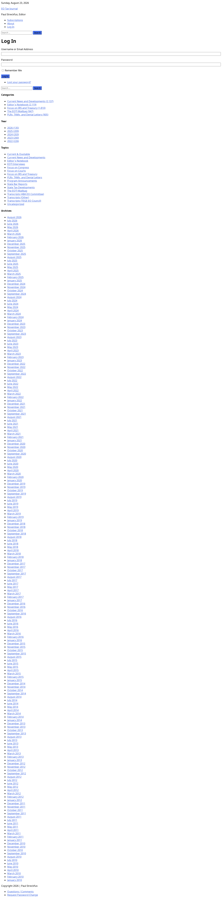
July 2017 (12, 580)
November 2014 (16, 687)
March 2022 (14, 393)
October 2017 (15, 570)
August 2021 (14, 417)
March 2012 (14, 793)
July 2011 (12, 820)
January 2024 (14, 320)
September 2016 (16, 613)
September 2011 (16, 813)
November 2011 (16, 806)
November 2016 (16, 607)
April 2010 (13, 870)
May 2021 (12, 427)
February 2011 (15, 836)
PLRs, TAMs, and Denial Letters (24, 177)
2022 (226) (13, 141)
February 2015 (15, 677)
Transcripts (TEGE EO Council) (24, 200)
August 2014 (14, 697)
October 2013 (15, 730)
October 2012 (15, 770)
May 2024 (12, 307)
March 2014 (14, 713)
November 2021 (16, 407)
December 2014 (16, 683)
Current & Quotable (18, 154)
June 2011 (12, 823)
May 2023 (12, 347)
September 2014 (16, 693)
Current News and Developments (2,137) (30, 101)
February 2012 (15, 796)
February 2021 (15, 437)
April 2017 (13, 590)
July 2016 (12, 620)
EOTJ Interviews (16, 164)
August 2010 (14, 856)
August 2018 (14, 537)
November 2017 (16, 567)
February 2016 (15, 637)
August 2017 (14, 577)
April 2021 (13, 430)
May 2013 (12, 747)
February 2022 (15, 397)
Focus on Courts (16, 170)
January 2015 (14, 680)
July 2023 (12, 340)
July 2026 (12, 220)
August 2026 (14, 217)
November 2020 (16, 447)
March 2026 (14, 234)
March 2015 (14, 673)
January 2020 (14, 480)
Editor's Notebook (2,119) (21, 104)
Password (7, 59)
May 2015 (12, 667)
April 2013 (13, 750)
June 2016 (12, 623)
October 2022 (15, 370)
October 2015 (15, 650)
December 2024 (16, 284)
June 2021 (12, 423)
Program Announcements (22, 180)
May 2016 (12, 627)
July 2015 (12, 660)
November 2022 (16, 367)
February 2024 (15, 317)
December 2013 (16, 723)
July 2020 (12, 460)
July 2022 (12, 380)
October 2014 (15, 690)
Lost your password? (19, 82)
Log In (10, 26)
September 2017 (16, 573)
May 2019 (12, 507)
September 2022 (16, 373)
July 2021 (12, 420)
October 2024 (15, 290)
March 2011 (14, 833)
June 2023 (12, 343)
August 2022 (14, 377)
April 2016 (13, 630)
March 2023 (14, 353)
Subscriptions (15, 20)
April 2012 (13, 790)
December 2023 (16, 324)
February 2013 (15, 757)
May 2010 (12, 866)
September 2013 (16, 733)
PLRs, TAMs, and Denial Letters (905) (27, 114)
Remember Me (13, 70)
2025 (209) (13, 131)
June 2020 (12, 463)
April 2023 (13, 350)
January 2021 (14, 440)
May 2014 (12, 707)
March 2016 (14, 633)
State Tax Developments (21, 187)
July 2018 (12, 540)
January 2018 (14, 560)
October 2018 (15, 530)
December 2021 (16, 403)
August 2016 (14, 617)
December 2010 (16, 843)
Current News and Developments (26, 157)
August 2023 (14, 337)
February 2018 (15, 557)
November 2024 (16, 287)
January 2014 (14, 720)
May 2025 (12, 267)
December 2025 (16, 244)
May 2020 (12, 467)
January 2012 (14, 800)
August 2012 (14, 776)
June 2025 (12, 264)
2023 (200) (13, 137)
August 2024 (14, 297)
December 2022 (16, 363)
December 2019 (16, 483)
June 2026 (12, 224)
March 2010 (14, 873)
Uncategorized (15, 204)
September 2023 (16, 333)
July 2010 (12, 860)
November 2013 (16, 727)
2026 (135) (13, 127)
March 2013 (14, 753)
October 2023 (15, 330)
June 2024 (12, 304)
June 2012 (12, 783)
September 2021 (16, 413)
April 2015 (13, 670)
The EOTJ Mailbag (17, 190)
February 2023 (15, 357)
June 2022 (12, 383)
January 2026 (14, 240)
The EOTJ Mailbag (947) (20, 111)
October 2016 (15, 610)
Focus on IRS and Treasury (22, 174)
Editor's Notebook (17, 160)
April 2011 (13, 830)
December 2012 (16, 763)
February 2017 (15, 597)
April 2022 (13, 390)
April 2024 (13, 310)
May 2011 (12, 826)
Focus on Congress (18, 167)
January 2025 (14, 280)
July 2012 (12, 780)
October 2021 (15, 410)
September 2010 (16, 853)
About (10, 23)
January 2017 (14, 600)
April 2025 (13, 270)
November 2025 (16, 247)
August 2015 (14, 657)
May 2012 (12, 786)
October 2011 (15, 810)
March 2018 (14, 553)
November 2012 (16, 766)
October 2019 (15, 490)
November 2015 (16, 647)
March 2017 (14, 593)
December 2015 (16, 643)
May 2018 (12, 547)
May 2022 (12, 387)
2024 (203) (13, 134)
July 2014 (12, 700)
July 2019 (12, 500)
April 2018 (13, 550)
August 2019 (14, 497)
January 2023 (14, 360)
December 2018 (16, 523)
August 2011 (14, 816)
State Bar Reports (17, 184)
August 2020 (14, 457)
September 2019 (16, 493)
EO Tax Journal (9, 8)
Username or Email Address (17, 49)
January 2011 (14, 840)
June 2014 (12, 703)
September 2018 (16, 533)
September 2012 (16, 773)
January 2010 (14, 880)
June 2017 (12, 583)
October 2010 (15, 850)
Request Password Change (22, 895)
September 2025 (16, 254)
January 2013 (14, 760)
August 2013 (14, 737)
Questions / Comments (20, 891)
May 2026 (12, 227)
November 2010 (16, 846)
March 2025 (14, 274)
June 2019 (12, 503)
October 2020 (15, 450)
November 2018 (16, 527)
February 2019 (15, 517)
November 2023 (16, 327)
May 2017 (12, 587)
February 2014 (15, 717)
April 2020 (13, 470)
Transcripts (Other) (18, 197)
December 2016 (16, 603)
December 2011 (16, 803)
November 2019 (16, 487)
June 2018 (12, 543)
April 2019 (13, 510)
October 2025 (15, 250)
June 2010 (12, 863)
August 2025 (14, 257)
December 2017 (16, 563)
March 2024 (14, 314)
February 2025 (15, 277)
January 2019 (14, 520)
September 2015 (16, 653)
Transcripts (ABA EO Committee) (25, 194)
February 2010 (15, 876)
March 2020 (14, 473)
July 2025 (12, 260)
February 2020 (15, 477)
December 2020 (16, 443)
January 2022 (14, 400)
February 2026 (15, 237)
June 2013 (12, 743)
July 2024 (12, 300)
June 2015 (12, 663)
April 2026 (13, 230)
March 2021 (14, 433)
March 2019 (14, 513)
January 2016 (14, 640)
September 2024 (16, 294)
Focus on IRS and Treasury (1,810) (26, 108)
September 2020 (16, 453)
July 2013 (12, 740)
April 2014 (13, 710)
